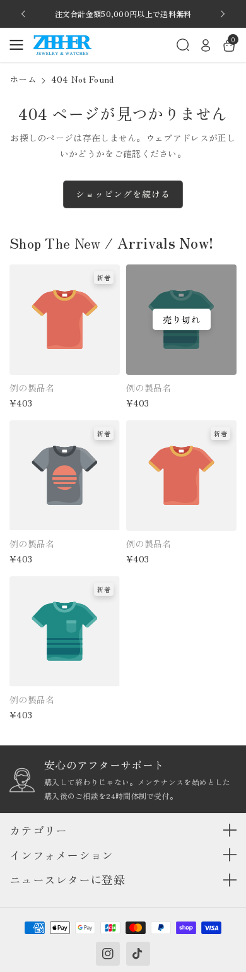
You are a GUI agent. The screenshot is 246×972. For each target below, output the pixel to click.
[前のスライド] (23, 14)
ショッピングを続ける (123, 193)
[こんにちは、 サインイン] (205, 45)
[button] (20, 45)
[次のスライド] (223, 14)
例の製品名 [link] (32, 387)
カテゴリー (38, 830)
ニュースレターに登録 (67, 879)
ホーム (23, 79)
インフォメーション (61, 855)
